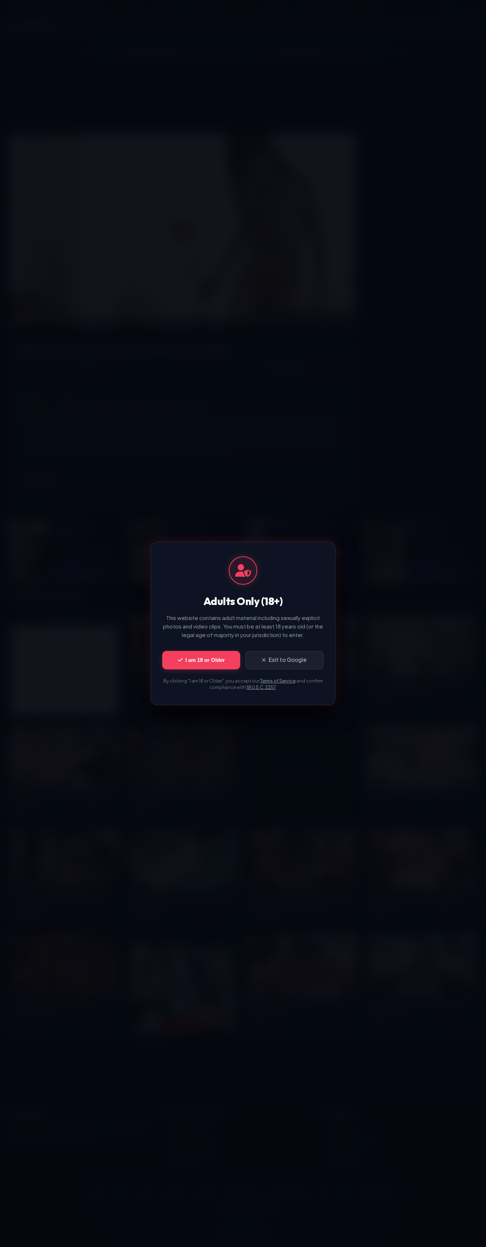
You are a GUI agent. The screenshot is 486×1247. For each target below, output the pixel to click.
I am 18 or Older (205, 660)
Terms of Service (278, 681)
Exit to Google (288, 659)
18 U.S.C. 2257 (261, 687)
